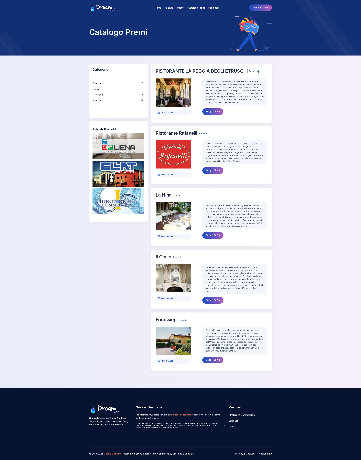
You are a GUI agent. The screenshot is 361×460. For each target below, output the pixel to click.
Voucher (97, 100)
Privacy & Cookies (244, 453)
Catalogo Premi (196, 7)
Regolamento (265, 453)
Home (158, 7)
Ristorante (98, 94)
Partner (235, 407)
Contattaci (213, 7)
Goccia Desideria (149, 407)
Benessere (98, 83)
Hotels (96, 88)
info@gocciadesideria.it (181, 414)
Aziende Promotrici (175, 7)
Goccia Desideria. (113, 453)
